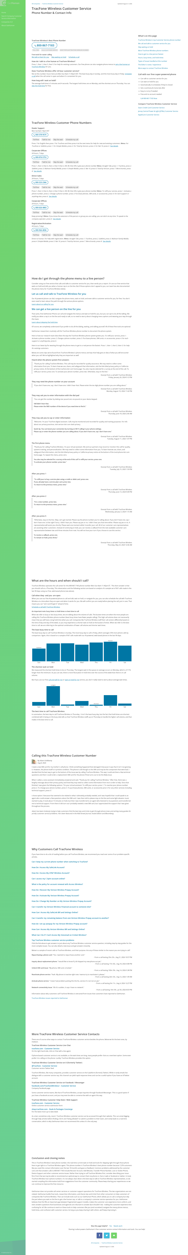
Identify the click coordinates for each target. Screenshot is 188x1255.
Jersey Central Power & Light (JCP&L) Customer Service (158, 111)
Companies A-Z (7, 22)
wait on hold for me (72, 680)
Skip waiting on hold (58, 57)
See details (114, 146)
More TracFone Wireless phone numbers (153, 50)
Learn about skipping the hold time (45, 322)
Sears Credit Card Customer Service (151, 108)
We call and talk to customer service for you (154, 43)
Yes (110, 1226)
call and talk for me (55, 680)
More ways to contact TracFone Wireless (153, 68)
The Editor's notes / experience (149, 65)
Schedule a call (74, 57)
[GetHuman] (9, 3)
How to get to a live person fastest (150, 54)
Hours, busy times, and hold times (150, 58)
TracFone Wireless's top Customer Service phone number (159, 40)
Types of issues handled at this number (152, 61)
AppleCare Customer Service (148, 115)
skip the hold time (38, 86)
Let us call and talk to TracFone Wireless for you (59, 293)
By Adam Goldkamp (45, 760)
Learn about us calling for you (43, 304)
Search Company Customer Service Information (11, 17)
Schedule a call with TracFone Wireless (46, 607)
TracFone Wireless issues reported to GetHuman (50, 998)
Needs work (118, 1226)
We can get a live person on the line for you (56, 309)
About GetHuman (7, 25)
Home (3, 12)
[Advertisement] (82, 103)
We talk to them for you (40, 57)
